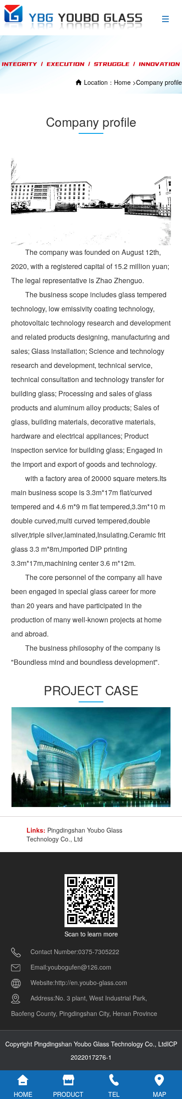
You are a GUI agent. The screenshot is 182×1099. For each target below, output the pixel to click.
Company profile (159, 82)
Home (122, 82)
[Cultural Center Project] (91, 757)
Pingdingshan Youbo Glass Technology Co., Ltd (74, 834)
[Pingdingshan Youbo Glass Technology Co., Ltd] (73, 17)
